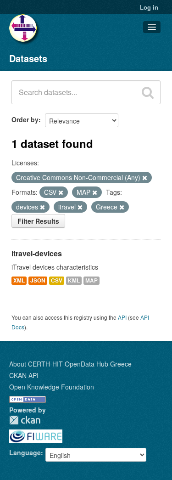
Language (25, 452)
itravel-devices (36, 253)
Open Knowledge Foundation (51, 386)
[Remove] (144, 177)
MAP (91, 280)
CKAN (24, 420)
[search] (148, 92)
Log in (149, 7)
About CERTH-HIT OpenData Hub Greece (70, 363)
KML (74, 280)
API (122, 317)
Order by (25, 119)
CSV (56, 280)
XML (19, 280)
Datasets (28, 58)
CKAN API (24, 375)
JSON (37, 280)
